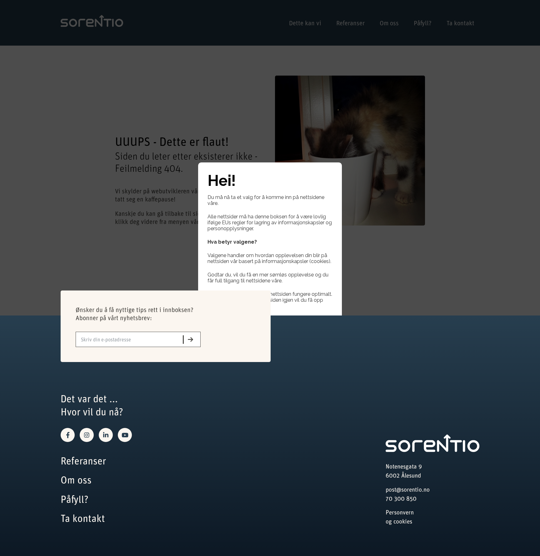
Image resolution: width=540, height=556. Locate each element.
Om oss (76, 479)
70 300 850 (401, 498)
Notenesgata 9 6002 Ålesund (404, 470)
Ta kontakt (83, 518)
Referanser (83, 460)
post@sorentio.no (408, 489)
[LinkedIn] (106, 435)
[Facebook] (68, 435)
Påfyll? (74, 499)
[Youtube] (125, 435)
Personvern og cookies (400, 516)
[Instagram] (87, 435)
